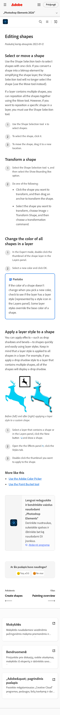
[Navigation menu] (5, 4)
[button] (39, 4)
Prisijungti (51, 4)
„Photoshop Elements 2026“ (19, 12)
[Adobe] (17, 4)
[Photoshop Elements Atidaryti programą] (55, 21)
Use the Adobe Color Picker (25, 479)
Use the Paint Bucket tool (24, 484)
